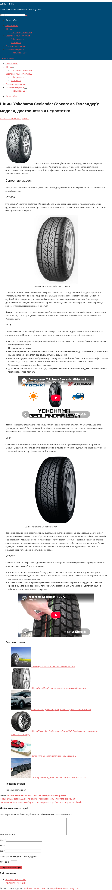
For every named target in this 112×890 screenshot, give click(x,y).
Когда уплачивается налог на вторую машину (53, 755)
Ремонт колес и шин (15, 46)
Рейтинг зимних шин (15, 879)
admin (24, 118)
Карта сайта (11, 20)
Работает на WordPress (36, 888)
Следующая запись (41, 802)
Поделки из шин (19, 52)
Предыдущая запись (38, 798)
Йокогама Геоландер (38, 795)
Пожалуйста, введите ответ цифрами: (19, 856)
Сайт (2, 850)
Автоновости (11, 25)
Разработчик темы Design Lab (64, 888)
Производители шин (21, 32)
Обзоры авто (17, 39)
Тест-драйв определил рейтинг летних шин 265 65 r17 (58, 777)
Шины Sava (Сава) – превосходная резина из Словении (58, 688)
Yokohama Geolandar (17, 795)
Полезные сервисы (14, 49)
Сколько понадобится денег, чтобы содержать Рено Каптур (61, 709)
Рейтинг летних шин (15, 882)
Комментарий (7, 834)
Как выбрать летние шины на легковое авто (53, 666)
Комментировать (57, 795)
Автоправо (16, 42)
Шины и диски (7, 3)
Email (3, 845)
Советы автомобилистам (17, 35)
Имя (3, 840)
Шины (8, 29)
